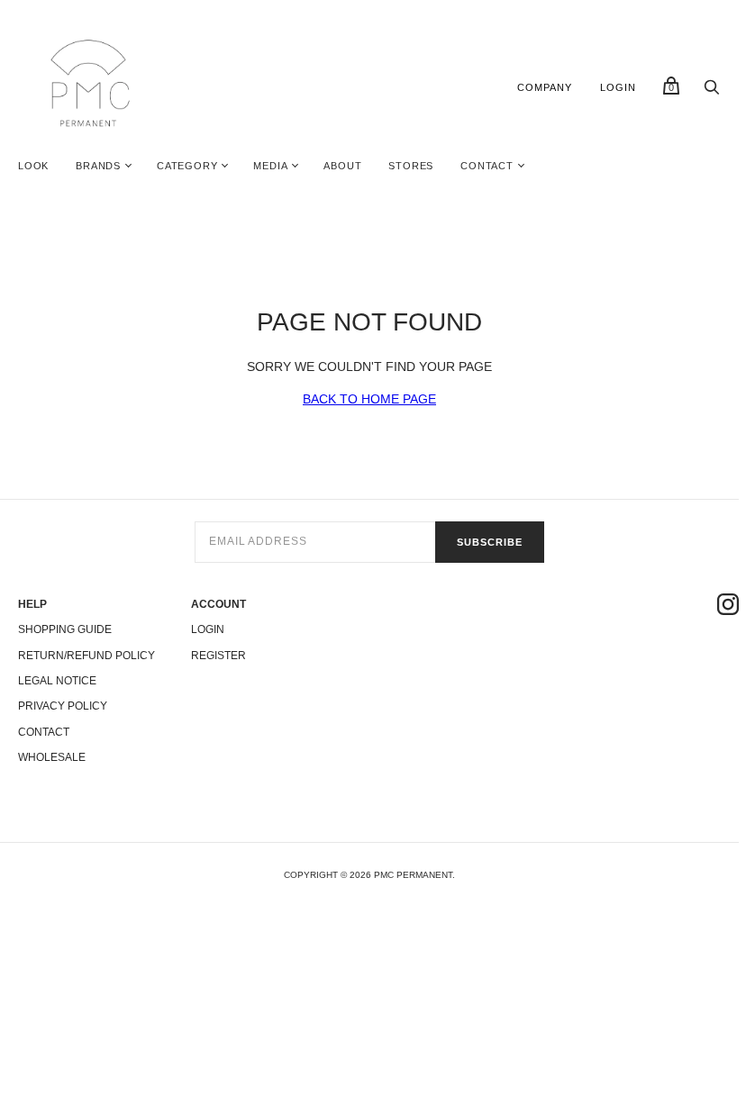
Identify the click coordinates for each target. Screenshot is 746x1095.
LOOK (33, 165)
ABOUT (342, 165)
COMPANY (545, 87)
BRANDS (98, 165)
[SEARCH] (712, 92)
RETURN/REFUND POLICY (86, 655)
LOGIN (618, 87)
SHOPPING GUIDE (65, 629)
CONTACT (487, 165)
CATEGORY (187, 165)
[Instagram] (728, 606)
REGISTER (218, 655)
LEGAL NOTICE (57, 680)
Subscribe (490, 542)
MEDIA (270, 165)
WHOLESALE (52, 757)
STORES (410, 165)
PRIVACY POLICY (62, 706)
